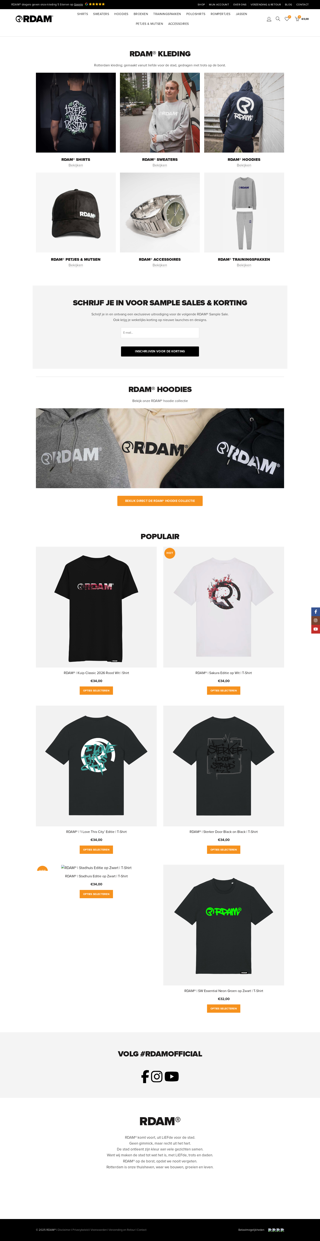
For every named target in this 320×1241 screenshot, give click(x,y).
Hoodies (121, 14)
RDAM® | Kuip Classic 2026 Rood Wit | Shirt (96, 673)
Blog (288, 4)
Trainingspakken (167, 14)
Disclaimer (64, 1230)
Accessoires (178, 24)
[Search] (278, 18)
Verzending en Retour (122, 1230)
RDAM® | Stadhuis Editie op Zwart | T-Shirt (96, 876)
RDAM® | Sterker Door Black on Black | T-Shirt (224, 832)
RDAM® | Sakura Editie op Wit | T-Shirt (223, 673)
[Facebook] (315, 611)
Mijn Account (219, 4)
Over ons (239, 4)
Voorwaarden (99, 1230)
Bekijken (76, 165)
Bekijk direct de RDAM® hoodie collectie (160, 501)
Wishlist (289, 17)
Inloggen (269, 19)
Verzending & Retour (266, 4)
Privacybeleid (80, 1230)
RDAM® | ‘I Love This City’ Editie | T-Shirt (96, 832)
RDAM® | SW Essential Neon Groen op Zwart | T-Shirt (223, 991)
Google (78, 4)
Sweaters (101, 14)
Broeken (141, 14)
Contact (302, 4)
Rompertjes (221, 14)
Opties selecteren (96, 690)
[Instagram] (315, 620)
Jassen (241, 14)
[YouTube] (315, 629)
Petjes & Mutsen (149, 24)
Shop (201, 4)
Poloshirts (195, 14)
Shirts (82, 14)
